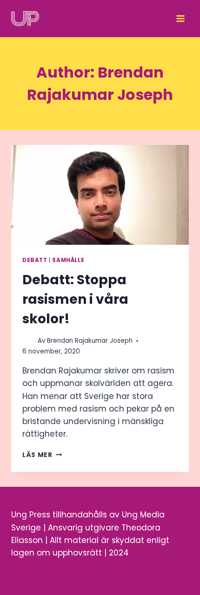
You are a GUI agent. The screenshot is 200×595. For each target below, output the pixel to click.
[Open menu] (180, 18)
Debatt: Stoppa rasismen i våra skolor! (75, 299)
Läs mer (42, 455)
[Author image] (28, 341)
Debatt (34, 260)
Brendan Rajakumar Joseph (90, 340)
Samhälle (68, 260)
